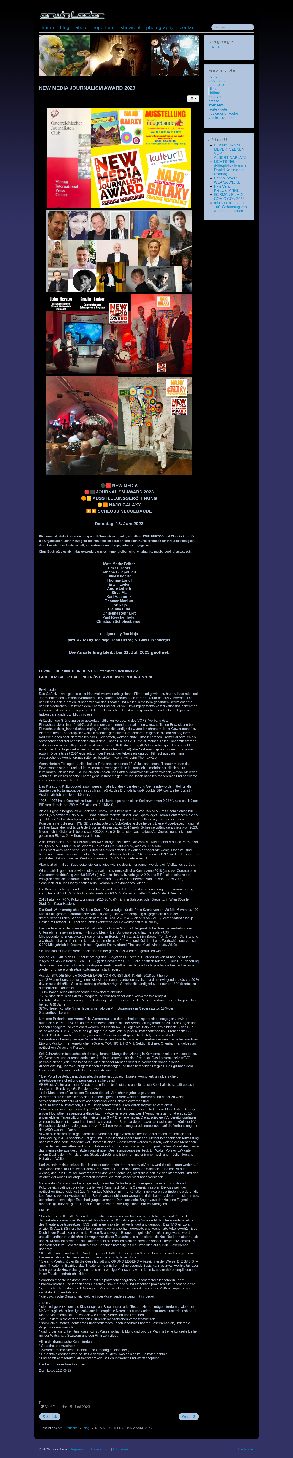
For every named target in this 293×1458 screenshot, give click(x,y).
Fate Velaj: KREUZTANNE (226, 188)
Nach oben (246, 1449)
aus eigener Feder (223, 113)
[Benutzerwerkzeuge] (193, 98)
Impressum (79, 1449)
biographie (217, 80)
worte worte (217, 109)
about (81, 27)
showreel (130, 27)
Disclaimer (121, 1449)
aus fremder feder (222, 118)
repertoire (104, 27)
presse (213, 101)
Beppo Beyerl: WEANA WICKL (227, 180)
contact (188, 27)
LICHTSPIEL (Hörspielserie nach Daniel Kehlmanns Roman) (230, 168)
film (213, 89)
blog (64, 27)
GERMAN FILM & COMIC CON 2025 (229, 197)
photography (160, 27)
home (48, 27)
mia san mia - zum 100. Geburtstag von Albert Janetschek (230, 207)
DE (220, 47)
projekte (214, 97)
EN (212, 47)
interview (215, 105)
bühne (215, 93)
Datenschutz (100, 1449)
